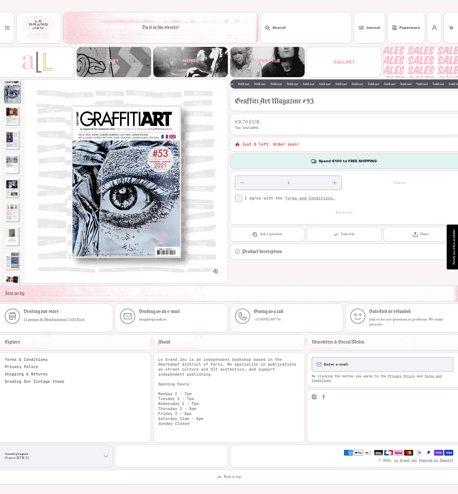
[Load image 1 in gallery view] (12, 91)
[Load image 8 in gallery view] (12, 260)
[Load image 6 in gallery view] (12, 212)
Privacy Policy (21, 366)
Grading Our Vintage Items (34, 381)
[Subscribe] (446, 364)
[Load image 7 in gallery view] (12, 236)
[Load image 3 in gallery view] (12, 140)
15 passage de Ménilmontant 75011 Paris (54, 319)
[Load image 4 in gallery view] (12, 164)
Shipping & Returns (26, 374)
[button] (451, 27)
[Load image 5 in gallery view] (12, 188)
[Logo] (38, 27)
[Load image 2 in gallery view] (12, 115)
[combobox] (306, 27)
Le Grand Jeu (405, 460)
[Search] (265, 27)
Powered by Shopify (436, 460)
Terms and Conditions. (310, 198)
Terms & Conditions (26, 359)
